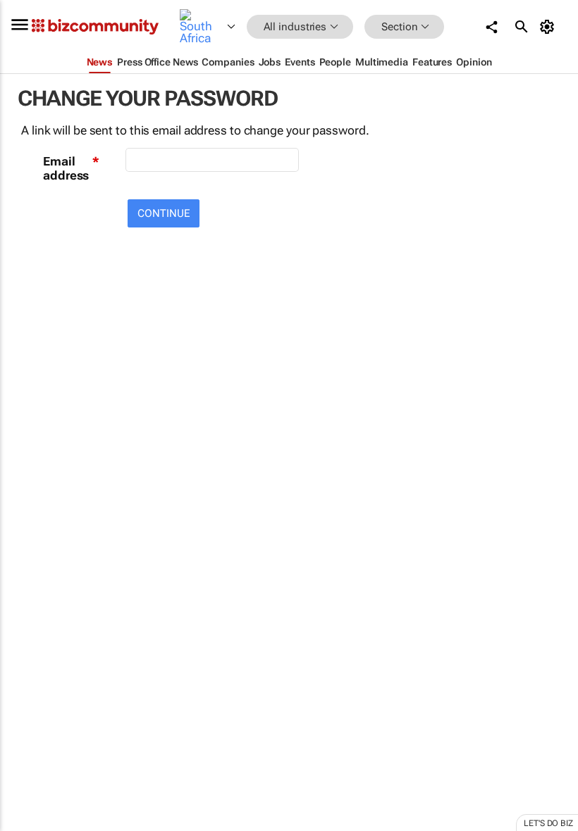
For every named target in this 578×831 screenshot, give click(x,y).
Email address (66, 168)
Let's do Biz (548, 823)
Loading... (27, 658)
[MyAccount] (549, 26)
